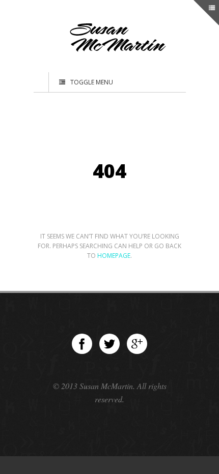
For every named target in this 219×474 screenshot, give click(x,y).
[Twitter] (109, 344)
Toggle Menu (91, 82)
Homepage (113, 255)
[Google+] (137, 344)
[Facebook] (82, 344)
